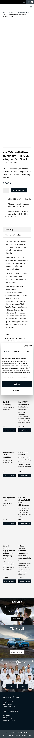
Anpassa (16, 390)
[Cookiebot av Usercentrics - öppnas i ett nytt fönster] (24, 346)
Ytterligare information (13, 235)
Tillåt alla (17, 384)
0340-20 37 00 (10, 720)
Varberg (23, 686)
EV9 (16, 12)
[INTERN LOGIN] (26, 735)
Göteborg (11, 686)
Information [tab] (17, 351)
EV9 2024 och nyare (24, 12)
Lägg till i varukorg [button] (9, 430)
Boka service (17, 619)
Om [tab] (28, 351)
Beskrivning (9, 230)
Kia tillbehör (10, 12)
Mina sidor (24, 2)
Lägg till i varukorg (19, 190)
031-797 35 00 (10, 706)
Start (4, 12)
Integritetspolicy (13, 735)
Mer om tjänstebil (17, 652)
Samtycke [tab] (6, 351)
